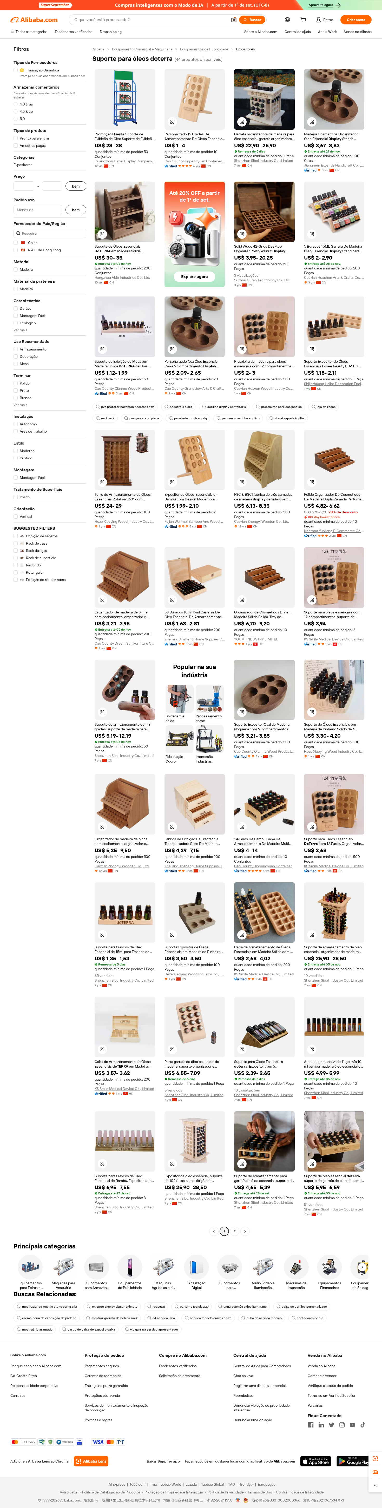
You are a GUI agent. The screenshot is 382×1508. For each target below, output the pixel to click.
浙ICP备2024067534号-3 (323, 1500)
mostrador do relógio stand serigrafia (49, 1306)
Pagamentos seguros (102, 1366)
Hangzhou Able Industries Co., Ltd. (122, 277)
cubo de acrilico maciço (264, 1318)
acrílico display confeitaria (226, 407)
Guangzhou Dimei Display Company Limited (125, 161)
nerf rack (107, 418)
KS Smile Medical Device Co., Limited (334, 639)
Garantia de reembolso (103, 1376)
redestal (159, 1306)
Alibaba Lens (39, 1461)
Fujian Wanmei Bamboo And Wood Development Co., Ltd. (194, 521)
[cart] (304, 20)
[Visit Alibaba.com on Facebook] (311, 1425)
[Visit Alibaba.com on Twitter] (331, 1425)
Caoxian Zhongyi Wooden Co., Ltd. (261, 521)
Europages (266, 1484)
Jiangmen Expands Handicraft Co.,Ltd (334, 165)
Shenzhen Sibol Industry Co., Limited (263, 160)
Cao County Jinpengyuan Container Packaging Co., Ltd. (194, 161)
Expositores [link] (245, 49)
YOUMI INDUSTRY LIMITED (256, 639)
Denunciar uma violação (252, 1420)
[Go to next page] (245, 1231)
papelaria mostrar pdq (190, 418)
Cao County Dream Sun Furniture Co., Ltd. (125, 643)
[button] (234, 20)
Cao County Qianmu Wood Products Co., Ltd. (125, 388)
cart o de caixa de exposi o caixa (91, 1329)
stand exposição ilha (290, 418)
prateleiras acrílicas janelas (281, 407)
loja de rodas (326, 407)
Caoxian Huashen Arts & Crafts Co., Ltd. (334, 277)
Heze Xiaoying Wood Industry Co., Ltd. (125, 521)
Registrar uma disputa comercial (259, 1386)
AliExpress (117, 1484)
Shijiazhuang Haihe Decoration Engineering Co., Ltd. (334, 384)
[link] (375, 1458)
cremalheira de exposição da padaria (49, 1318)
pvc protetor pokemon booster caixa (128, 407)
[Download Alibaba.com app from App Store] (315, 1461)
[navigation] (50, 641)
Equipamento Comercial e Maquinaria (142, 49)
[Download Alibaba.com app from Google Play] (354, 1461)
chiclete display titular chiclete (114, 1306)
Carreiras (17, 1395)
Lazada (191, 1484)
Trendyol (246, 1484)
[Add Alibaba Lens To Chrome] (91, 1461)
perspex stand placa (144, 418)
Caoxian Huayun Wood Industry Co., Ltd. (264, 388)
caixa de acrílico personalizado (304, 1306)
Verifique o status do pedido (330, 1386)
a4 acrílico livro (164, 1318)
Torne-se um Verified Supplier (331, 1395)
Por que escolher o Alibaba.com (35, 1366)
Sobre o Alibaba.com (28, 1355)
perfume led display (194, 1306)
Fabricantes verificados (178, 1366)
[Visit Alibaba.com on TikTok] (363, 1425)
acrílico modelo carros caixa (211, 1318)
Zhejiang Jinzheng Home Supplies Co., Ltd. (194, 639)
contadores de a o (310, 1318)
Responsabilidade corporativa (34, 1386)
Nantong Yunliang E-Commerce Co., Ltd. (334, 531)
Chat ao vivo (243, 1376)
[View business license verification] (237, 1500)
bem (76, 186)
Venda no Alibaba (321, 1366)
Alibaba (98, 49)
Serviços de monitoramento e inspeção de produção (116, 1407)
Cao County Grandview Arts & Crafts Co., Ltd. (194, 388)
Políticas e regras (98, 1420)
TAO (231, 1484)
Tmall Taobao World (165, 1484)
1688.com (138, 1484)
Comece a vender (322, 1376)
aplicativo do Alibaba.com (272, 1461)
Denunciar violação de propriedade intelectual (261, 1407)
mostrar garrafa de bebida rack (114, 1318)
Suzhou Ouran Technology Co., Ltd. (262, 280)
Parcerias (315, 1405)
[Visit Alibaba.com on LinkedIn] (321, 1425)
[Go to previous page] (214, 1231)
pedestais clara (181, 407)
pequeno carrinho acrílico (241, 418)
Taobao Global (212, 1484)
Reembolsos (243, 1395)
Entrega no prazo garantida (106, 1386)
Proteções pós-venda (102, 1395)
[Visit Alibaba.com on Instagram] (342, 1425)
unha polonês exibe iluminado (245, 1306)
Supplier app (168, 1461)
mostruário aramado (37, 1329)
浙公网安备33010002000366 (276, 1500)
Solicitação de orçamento (179, 1376)
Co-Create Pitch (23, 1376)
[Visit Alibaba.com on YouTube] (352, 1425)
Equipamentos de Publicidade (204, 49)
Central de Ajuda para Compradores (262, 1366)
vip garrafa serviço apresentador (154, 1329)
